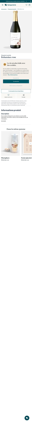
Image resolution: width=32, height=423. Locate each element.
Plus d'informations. (13, 74)
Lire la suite (3, 120)
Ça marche (16, 81)
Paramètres (16, 78)
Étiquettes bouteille (12, 9)
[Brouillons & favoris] (26, 5)
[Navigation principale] (2, 5)
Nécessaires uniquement (16, 85)
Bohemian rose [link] (21, 9)
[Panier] (29, 5)
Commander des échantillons (15, 91)
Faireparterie (4, 9)
